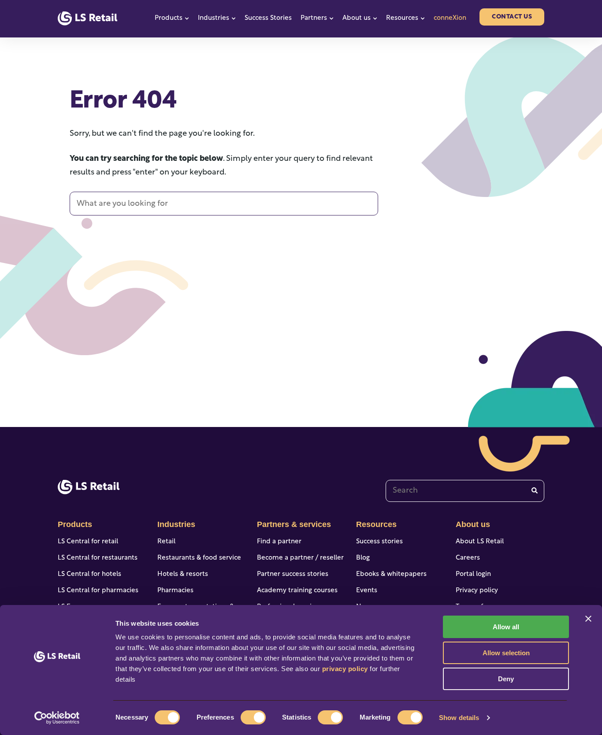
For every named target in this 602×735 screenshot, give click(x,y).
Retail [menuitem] (166, 541)
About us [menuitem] (473, 524)
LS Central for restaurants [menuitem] (97, 558)
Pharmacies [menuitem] (175, 590)
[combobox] (465, 491)
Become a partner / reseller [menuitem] (300, 558)
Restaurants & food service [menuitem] (199, 558)
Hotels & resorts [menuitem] (182, 574)
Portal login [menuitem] (473, 574)
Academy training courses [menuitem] (297, 590)
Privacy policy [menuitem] (477, 590)
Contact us (512, 17)
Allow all (506, 627)
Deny (506, 679)
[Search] (534, 490)
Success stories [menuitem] (379, 541)
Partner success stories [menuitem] (292, 574)
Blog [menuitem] (363, 558)
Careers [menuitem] (468, 558)
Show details (459, 717)
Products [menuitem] (75, 524)
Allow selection (506, 653)
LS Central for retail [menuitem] (88, 541)
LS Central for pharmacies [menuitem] (98, 590)
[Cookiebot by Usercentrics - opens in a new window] (57, 717)
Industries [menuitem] (176, 524)
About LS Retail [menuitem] (480, 541)
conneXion (450, 18)
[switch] (253, 717)
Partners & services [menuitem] (294, 524)
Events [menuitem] (366, 590)
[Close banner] (588, 619)
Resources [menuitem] (376, 524)
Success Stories (268, 18)
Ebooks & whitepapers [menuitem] (391, 574)
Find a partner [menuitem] (279, 541)
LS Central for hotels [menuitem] (89, 574)
